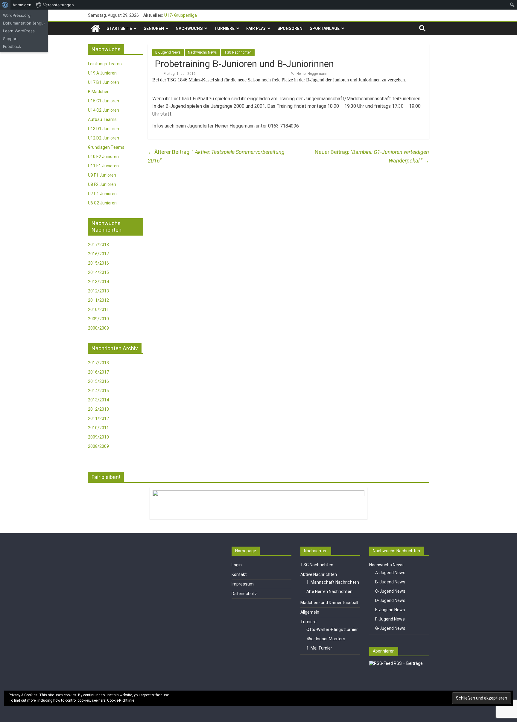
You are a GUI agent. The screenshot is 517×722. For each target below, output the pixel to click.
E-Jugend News (390, 609)
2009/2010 (98, 318)
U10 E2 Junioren (103, 156)
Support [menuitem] (10, 38)
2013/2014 (98, 281)
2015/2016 (98, 263)
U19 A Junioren (102, 73)
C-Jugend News (390, 591)
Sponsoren (289, 28)
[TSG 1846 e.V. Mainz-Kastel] (95, 28)
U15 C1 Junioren (103, 100)
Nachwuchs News (202, 52)
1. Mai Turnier (319, 648)
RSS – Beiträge (408, 663)
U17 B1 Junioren (103, 82)
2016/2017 (98, 253)
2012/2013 (98, 291)
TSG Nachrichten (238, 52)
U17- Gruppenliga (180, 15)
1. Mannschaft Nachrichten (332, 582)
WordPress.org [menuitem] (17, 15)
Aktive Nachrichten (318, 574)
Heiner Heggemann (311, 74)
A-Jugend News (390, 572)
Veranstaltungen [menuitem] (58, 4)
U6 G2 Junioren (102, 203)
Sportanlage (325, 28)
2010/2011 (98, 309)
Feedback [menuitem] (12, 46)
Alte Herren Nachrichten (329, 591)
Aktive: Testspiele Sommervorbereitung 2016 (216, 156)
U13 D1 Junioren (103, 128)
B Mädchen (99, 91)
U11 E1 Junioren (103, 165)
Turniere (224, 28)
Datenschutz (244, 593)
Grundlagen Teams (106, 147)
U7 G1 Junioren (102, 193)
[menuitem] (5, 5)
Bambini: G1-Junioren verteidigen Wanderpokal (390, 156)
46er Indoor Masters (325, 638)
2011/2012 (98, 300)
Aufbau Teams (102, 119)
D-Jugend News (390, 600)
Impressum (243, 584)
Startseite (119, 28)
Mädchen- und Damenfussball (329, 602)
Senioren (154, 28)
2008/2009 (98, 328)
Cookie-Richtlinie (120, 700)
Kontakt (239, 574)
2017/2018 (98, 244)
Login (237, 564)
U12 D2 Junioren (103, 138)
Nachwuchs (189, 28)
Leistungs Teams (105, 63)
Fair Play (256, 28)
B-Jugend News (168, 52)
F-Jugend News (390, 619)
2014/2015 (98, 272)
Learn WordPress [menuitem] (19, 30)
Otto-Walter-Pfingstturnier (332, 629)
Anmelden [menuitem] (22, 4)
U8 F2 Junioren (102, 184)
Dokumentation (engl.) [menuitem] (24, 23)
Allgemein (309, 612)
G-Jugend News (390, 628)
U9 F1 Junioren (102, 175)
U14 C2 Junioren (103, 110)
